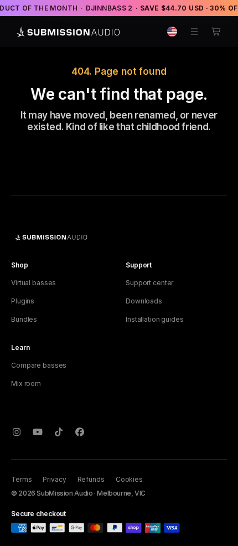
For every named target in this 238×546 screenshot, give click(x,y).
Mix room (26, 383)
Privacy (54, 479)
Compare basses (38, 365)
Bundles (24, 319)
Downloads (144, 301)
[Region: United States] (172, 31)
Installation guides (155, 319)
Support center (149, 283)
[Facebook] (79, 431)
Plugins (22, 301)
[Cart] (216, 31)
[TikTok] (58, 431)
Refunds (91, 479)
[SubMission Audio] (66, 31)
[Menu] (194, 31)
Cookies (129, 479)
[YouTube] (37, 431)
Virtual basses (33, 283)
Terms (21, 479)
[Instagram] (16, 431)
